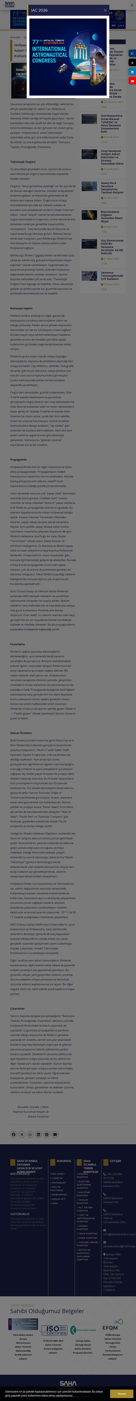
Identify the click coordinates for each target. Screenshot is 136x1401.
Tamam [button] (122, 1393)
